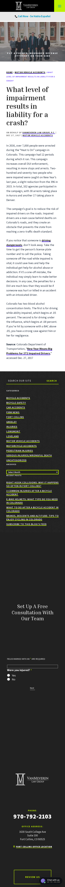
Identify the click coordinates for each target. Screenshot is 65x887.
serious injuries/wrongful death (29, 455)
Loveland (12, 436)
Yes (14, 675)
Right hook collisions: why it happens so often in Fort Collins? (32, 484)
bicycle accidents (18, 398)
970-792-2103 (32, 816)
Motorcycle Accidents (21, 446)
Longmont (13, 431)
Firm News (13, 412)
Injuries (11, 426)
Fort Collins (15, 417)
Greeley (11, 422)
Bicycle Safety (16, 402)
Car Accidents (15, 407)
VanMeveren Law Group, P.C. (38, 132)
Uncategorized (16, 460)
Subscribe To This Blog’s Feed (26, 524)
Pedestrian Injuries (19, 450)
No (13, 679)
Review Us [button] (32, 877)
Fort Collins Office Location (34, 846)
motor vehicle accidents (38, 135)
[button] (59, 6)
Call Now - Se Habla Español (34, 16)
